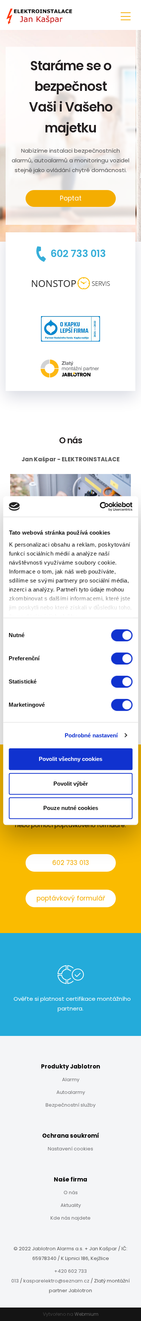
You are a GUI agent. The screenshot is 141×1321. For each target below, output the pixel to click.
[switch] (121, 658)
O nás (71, 1192)
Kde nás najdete (70, 1217)
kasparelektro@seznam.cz (56, 1280)
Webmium (86, 1314)
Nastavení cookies (70, 1148)
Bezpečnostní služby (70, 1105)
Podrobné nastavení (91, 735)
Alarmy (70, 1079)
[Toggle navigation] (125, 15)
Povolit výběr (70, 783)
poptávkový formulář (70, 898)
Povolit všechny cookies (70, 759)
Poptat (71, 198)
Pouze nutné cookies (70, 808)
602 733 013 (70, 862)
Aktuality (71, 1205)
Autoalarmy (70, 1092)
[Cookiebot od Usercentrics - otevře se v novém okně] (100, 506)
